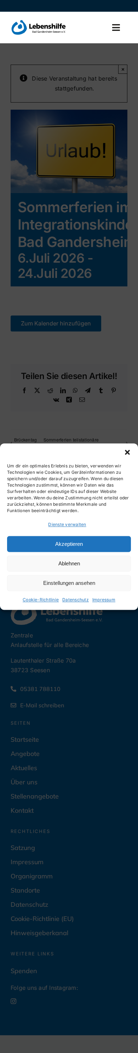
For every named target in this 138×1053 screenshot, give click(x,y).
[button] (127, 452)
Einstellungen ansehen (69, 583)
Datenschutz (75, 600)
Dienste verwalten (67, 524)
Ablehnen (69, 563)
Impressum (103, 600)
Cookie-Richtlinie (41, 600)
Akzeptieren (69, 544)
